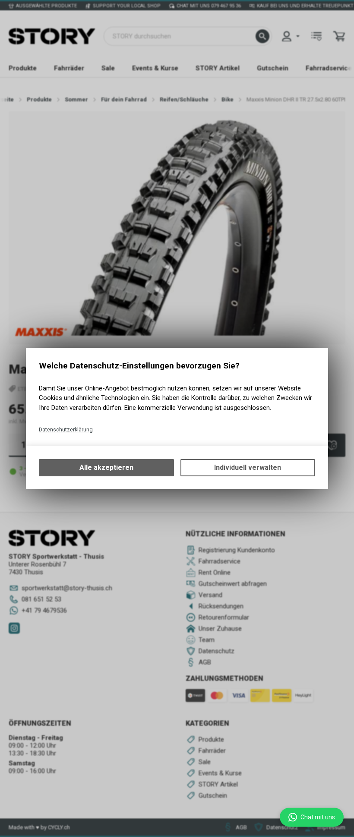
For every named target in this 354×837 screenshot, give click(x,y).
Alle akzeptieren (106, 467)
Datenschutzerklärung (66, 429)
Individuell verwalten (247, 467)
